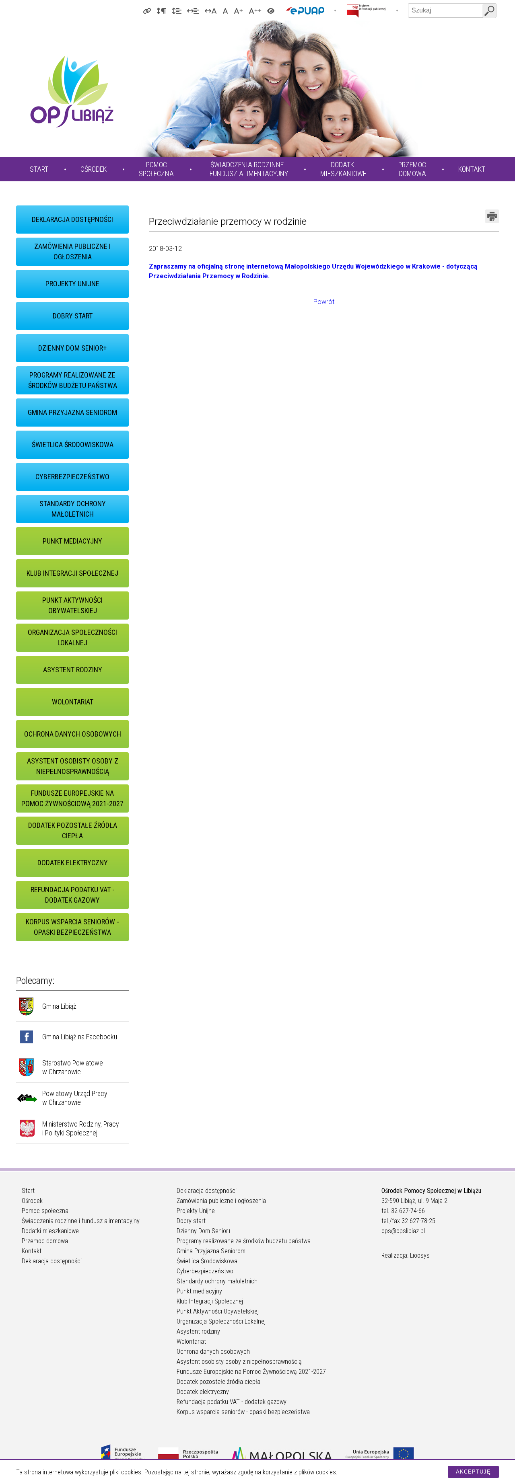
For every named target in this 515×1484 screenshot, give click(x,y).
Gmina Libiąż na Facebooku (79, 1036)
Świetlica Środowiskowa (72, 444)
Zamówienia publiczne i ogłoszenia (72, 251)
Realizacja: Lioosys (405, 1255)
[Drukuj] (492, 216)
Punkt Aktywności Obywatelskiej (72, 605)
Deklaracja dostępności (72, 219)
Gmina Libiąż (59, 1006)
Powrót (323, 302)
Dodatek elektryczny (72, 862)
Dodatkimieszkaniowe (343, 169)
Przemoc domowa (45, 1241)
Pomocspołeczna (156, 169)
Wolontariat (72, 702)
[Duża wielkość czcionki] (238, 10)
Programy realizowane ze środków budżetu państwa (72, 380)
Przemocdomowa (412, 169)
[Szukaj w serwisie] (489, 11)
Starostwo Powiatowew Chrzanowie (72, 1067)
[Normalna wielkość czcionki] (225, 10)
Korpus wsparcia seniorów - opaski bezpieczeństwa (72, 926)
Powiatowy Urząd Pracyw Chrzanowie (74, 1097)
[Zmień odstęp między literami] (211, 10)
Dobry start (73, 316)
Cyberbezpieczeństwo (72, 476)
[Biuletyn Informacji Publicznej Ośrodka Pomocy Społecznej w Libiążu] (366, 10)
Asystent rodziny (72, 669)
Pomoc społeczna (45, 1211)
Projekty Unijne (72, 283)
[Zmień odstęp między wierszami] (176, 10)
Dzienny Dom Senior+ (72, 348)
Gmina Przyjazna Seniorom (72, 412)
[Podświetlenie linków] (147, 10)
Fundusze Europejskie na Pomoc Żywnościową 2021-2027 (72, 798)
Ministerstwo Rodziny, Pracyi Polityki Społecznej (80, 1128)
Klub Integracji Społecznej (72, 573)
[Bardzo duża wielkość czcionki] (255, 10)
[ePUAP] (305, 10)
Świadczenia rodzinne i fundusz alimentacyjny (81, 1221)
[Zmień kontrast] (270, 10)
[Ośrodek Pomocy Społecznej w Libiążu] (71, 91)
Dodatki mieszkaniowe (50, 1231)
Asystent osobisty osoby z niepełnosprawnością (72, 766)
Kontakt (471, 169)
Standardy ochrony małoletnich (72, 508)
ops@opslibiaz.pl (403, 1231)
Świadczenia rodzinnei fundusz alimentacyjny (247, 169)
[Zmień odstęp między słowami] (193, 10)
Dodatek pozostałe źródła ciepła (72, 830)
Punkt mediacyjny (72, 541)
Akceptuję (473, 1472)
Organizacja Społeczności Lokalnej (72, 637)
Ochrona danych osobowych (72, 734)
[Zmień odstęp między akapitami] (161, 10)
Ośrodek (93, 169)
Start (39, 169)
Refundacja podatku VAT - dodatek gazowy (73, 894)
